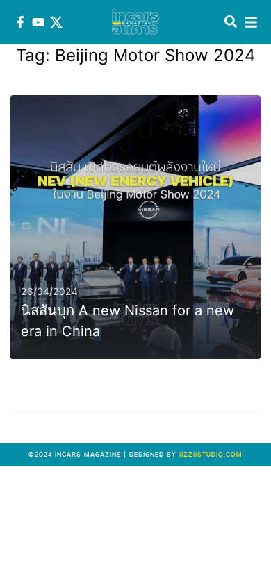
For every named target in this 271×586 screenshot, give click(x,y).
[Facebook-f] (20, 22)
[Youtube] (38, 22)
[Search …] (230, 22)
